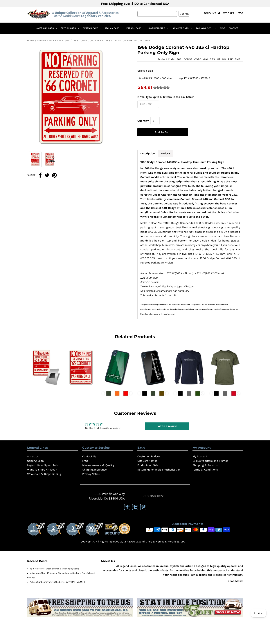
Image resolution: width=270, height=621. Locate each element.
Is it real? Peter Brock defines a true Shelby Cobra (54, 568)
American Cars (45, 28)
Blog (222, 28)
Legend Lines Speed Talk (42, 465)
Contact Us (89, 456)
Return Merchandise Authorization (159, 469)
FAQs (85, 460)
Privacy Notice (91, 474)
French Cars (133, 28)
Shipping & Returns (205, 465)
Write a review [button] (167, 426)
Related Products (135, 336)
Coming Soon (35, 460)
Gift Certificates (147, 460)
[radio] (155, 78)
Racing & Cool (204, 28)
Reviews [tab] (165, 153)
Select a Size (145, 70)
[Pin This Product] (54, 175)
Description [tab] (147, 153)
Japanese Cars (180, 28)
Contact (233, 28)
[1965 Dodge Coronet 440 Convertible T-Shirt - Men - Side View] (225, 386)
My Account (199, 456)
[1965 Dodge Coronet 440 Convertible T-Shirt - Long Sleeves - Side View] (189, 386)
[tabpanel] (190, 238)
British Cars (68, 28)
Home (30, 40)
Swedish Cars (156, 28)
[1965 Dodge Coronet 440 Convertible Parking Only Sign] (81, 386)
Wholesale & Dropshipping (44, 474)
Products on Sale (148, 465)
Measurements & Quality (98, 465)
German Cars (90, 28)
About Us (33, 456)
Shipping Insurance (94, 469)
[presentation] (130, 393)
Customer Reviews (149, 456)
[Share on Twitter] (46, 175)
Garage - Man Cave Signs (53, 40)
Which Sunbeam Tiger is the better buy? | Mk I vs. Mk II (57, 582)
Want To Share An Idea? (42, 469)
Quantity (143, 120)
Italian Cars (112, 28)
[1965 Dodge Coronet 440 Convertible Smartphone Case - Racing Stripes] (117, 386)
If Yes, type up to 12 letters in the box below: (165, 97)
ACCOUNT (210, 13)
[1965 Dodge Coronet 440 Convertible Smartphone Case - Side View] (153, 386)
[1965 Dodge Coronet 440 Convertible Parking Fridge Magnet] (45, 386)
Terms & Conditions (205, 469)
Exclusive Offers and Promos (210, 460)
